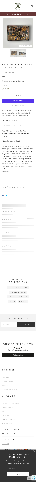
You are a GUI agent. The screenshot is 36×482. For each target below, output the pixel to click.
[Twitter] (7, 195)
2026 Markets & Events (10, 389)
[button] (6, 33)
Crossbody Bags (18, 292)
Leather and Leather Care (10, 404)
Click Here (5, 443)
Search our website (8, 419)
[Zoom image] (18, 33)
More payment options (18, 105)
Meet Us (5, 386)
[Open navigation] (4, 6)
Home (4, 374)
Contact (4, 400)
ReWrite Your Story (18, 288)
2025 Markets (7, 423)
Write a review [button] (18, 355)
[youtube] (14, 433)
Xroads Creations (8, 72)
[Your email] (9, 324)
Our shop (5, 415)
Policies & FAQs (7, 408)
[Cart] (32, 6)
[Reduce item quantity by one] (3, 89)
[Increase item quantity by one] (8, 89)
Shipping (5, 81)
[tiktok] (11, 433)
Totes (12, 301)
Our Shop (5, 378)
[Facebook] (3, 195)
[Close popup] (34, 451)
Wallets (23, 301)
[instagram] (7, 433)
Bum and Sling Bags (18, 297)
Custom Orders (7, 382)
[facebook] (3, 433)
